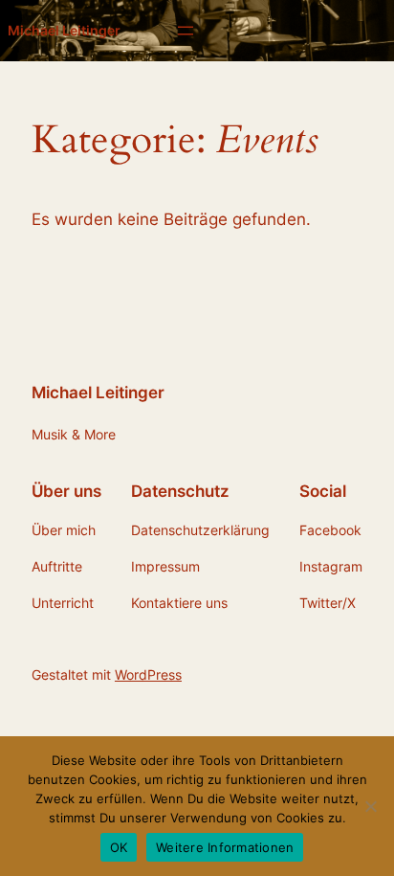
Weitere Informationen (225, 847)
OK (119, 847)
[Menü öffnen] (185, 30)
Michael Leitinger (64, 30)
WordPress (148, 674)
